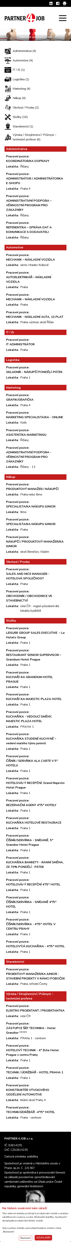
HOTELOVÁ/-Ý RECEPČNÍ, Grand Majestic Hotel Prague (35, 785)
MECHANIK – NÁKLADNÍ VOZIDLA (30, 260)
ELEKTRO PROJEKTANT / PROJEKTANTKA (35, 1010)
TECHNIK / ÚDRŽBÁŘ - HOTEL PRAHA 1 (34, 1072)
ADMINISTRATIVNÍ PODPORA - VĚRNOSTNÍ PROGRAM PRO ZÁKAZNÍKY (28, 457)
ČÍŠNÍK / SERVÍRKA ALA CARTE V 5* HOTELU (32, 763)
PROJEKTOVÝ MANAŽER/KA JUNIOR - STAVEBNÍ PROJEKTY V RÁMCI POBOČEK (35, 976)
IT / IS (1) (19, 70)
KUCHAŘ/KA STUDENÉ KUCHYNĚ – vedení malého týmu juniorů (31, 741)
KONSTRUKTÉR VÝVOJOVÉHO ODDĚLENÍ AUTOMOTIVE (27, 1092)
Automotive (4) (23, 60)
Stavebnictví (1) (23, 126)
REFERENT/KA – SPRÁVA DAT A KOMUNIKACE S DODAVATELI (29, 229)
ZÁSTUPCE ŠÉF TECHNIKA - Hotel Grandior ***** (31, 1030)
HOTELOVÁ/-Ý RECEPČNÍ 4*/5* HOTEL (33, 884)
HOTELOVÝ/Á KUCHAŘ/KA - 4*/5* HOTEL (35, 946)
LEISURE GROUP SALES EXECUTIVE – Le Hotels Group (35, 635)
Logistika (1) (21, 79)
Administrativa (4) (24, 51)
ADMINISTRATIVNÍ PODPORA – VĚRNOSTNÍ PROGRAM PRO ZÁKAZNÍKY (28, 205)
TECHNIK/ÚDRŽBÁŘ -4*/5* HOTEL (30, 1112)
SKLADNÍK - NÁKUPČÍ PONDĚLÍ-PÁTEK (34, 372)
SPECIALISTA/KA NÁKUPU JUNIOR (31, 506)
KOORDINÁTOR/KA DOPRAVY (27, 161)
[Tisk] (64, 3)
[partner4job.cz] (25, 18)
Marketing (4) (21, 89)
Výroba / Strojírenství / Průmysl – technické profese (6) (34, 137)
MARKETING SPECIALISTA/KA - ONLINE (34, 417)
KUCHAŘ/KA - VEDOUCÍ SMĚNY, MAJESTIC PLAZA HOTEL (29, 718)
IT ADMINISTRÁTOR (20, 344)
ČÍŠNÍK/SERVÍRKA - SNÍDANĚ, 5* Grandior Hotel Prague (29, 842)
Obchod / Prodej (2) (26, 108)
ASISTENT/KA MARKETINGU (26, 435)
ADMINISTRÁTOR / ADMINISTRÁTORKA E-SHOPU (34, 180)
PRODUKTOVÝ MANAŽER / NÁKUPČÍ (32, 489)
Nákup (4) (19, 98)
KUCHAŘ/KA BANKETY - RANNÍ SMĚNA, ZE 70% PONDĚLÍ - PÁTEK (35, 864)
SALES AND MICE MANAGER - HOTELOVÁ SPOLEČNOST (27, 576)
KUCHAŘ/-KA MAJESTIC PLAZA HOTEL (34, 699)
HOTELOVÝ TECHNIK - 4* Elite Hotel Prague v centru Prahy (32, 1052)
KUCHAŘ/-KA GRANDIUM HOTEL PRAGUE (29, 679)
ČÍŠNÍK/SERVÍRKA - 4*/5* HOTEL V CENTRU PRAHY (30, 926)
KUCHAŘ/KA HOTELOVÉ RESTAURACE (33, 823)
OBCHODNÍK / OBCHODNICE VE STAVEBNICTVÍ (29, 598)
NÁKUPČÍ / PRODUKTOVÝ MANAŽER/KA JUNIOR (35, 544)
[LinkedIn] (51, 3)
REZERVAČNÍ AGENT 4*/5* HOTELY (31, 805)
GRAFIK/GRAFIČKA (20, 400)
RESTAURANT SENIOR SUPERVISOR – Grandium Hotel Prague (33, 657)
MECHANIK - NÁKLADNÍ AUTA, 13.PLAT (34, 317)
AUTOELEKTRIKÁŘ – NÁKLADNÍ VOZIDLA (28, 279)
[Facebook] (58, 3)
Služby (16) (20, 117)
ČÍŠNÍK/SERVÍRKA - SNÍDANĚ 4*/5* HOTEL (31, 904)
